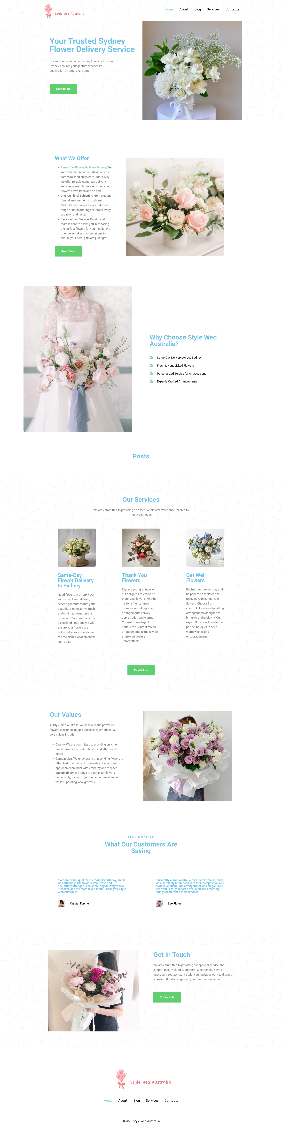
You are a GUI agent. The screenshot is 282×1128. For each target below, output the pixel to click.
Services (213, 9)
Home (169, 9)
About (183, 9)
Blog (197, 9)
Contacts (232, 9)
